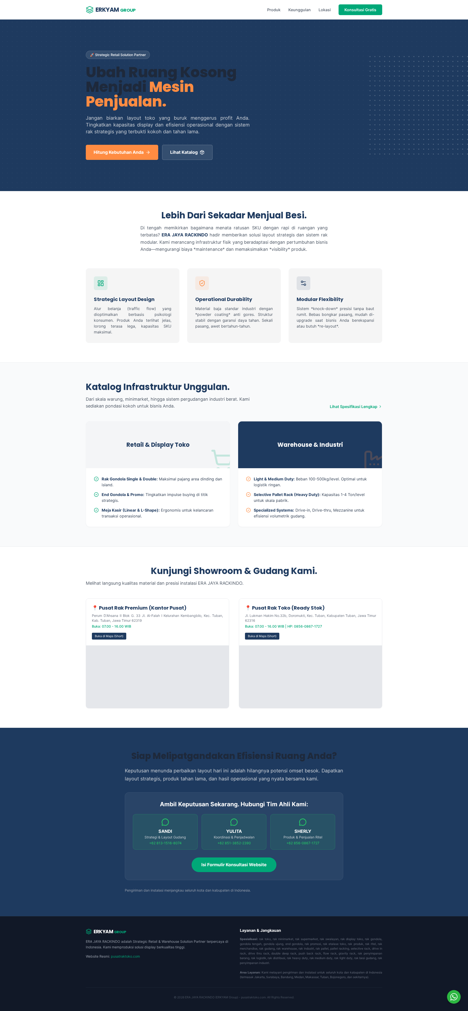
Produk (274, 9)
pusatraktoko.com (125, 956)
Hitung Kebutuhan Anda (119, 152)
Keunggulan (299, 9)
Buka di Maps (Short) (109, 636)
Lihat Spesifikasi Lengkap (353, 406)
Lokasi (325, 9)
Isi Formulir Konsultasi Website (234, 864)
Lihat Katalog (184, 152)
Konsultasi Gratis (360, 9)
